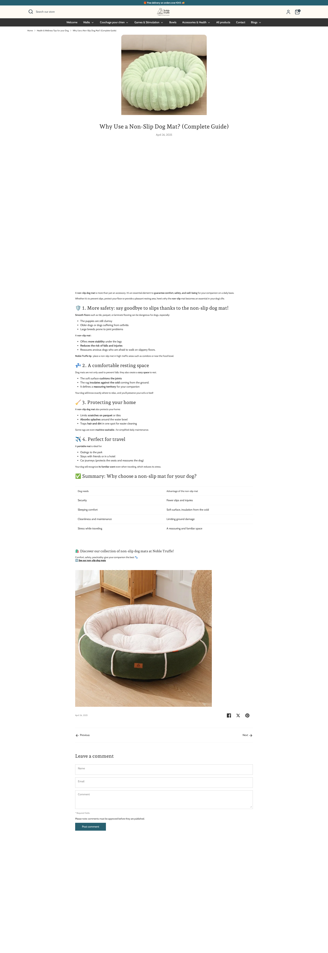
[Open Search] (30, 11)
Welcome (71, 22)
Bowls (172, 22)
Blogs (254, 22)
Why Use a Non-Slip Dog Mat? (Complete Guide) (94, 30)
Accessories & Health (194, 22)
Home (30, 30)
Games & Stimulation (147, 22)
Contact (240, 22)
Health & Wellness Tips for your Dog (53, 30)
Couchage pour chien (112, 22)
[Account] (288, 12)
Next (246, 735)
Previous (84, 735)
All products (223, 22)
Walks (87, 22)
